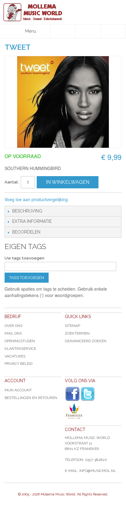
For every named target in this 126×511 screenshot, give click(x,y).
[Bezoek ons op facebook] (72, 394)
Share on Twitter (105, 200)
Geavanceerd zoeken (85, 341)
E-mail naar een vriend (81, 200)
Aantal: (12, 182)
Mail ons (13, 333)
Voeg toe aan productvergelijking (36, 199)
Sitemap (72, 326)
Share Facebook (93, 200)
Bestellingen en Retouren (31, 398)
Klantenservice (20, 348)
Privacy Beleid (18, 363)
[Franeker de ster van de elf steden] (93, 411)
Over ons (13, 326)
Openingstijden (20, 341)
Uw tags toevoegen (24, 258)
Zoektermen (77, 333)
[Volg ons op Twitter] (87, 393)
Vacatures (15, 356)
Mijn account (18, 390)
